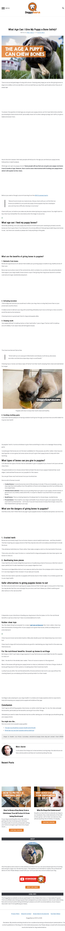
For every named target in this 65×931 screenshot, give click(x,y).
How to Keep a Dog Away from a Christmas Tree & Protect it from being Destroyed (16, 813)
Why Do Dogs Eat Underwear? (49, 810)
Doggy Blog (41, 32)
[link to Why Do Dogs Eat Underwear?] (48, 797)
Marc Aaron (30, 32)
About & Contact (26, 913)
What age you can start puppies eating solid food (19, 730)
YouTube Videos (55, 913)
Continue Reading (16, 830)
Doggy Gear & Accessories (41, 913)
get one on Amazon (36, 625)
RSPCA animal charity (41, 195)
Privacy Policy (15, 913)
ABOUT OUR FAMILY (32, 887)
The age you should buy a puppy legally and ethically (20, 728)
